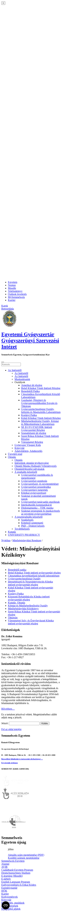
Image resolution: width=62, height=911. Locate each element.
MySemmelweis (16, 297)
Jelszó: (5, 723)
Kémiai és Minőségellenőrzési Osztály (28, 605)
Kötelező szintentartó (32, 522)
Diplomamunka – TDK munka (37, 507)
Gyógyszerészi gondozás (34, 481)
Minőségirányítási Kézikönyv (23, 608)
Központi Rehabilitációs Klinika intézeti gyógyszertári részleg (29, 598)
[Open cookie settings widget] (6, 905)
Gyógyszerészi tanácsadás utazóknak (40, 501)
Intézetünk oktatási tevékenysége (32, 463)
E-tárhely (6, 878)
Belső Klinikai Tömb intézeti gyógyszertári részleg (34, 572)
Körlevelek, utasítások (12, 902)
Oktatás (12, 457)
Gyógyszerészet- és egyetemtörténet (40, 484)
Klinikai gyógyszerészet (33, 492)
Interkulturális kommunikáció (36, 504)
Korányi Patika (29, 415)
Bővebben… (8, 708)
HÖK (4, 890)
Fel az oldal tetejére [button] (11, 729)
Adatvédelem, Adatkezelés (28, 451)
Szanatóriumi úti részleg (33, 433)
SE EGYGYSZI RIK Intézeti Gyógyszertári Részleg (36, 428)
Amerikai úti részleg (31, 385)
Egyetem (12, 282)
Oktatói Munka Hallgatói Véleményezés (36, 466)
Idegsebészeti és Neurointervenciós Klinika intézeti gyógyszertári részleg (30, 583)
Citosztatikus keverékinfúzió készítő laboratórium (33, 575)
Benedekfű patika (17, 569)
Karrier (11, 300)
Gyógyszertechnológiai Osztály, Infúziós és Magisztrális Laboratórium (41, 411)
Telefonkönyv (15, 291)
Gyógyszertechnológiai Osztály (24, 578)
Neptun (12, 285)
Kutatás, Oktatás (16, 602)
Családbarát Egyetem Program (17, 869)
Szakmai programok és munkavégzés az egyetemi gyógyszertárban (40, 512)
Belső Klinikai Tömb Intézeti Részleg (40, 388)
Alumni (5, 863)
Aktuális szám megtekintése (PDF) (26, 854)
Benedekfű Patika (30, 391)
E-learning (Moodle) (12, 875)
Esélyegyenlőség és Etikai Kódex (18, 884)
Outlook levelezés (17, 294)
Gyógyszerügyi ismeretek (34, 489)
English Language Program (15, 881)
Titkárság (13, 617)
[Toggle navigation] (2, 362)
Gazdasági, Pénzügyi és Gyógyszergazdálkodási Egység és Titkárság (39, 403)
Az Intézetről (14, 370)
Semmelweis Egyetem (12, 860)
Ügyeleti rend (15, 454)
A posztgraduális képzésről (28, 516)
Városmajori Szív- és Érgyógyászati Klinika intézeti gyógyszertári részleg (31, 622)
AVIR (4, 866)
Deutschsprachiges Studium (15, 872)
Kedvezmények (9, 896)
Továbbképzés (22, 528)
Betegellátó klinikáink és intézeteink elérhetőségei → (22, 759)
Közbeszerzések (9, 905)
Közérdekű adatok (11, 908)
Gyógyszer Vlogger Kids (28, 445)
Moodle (12, 288)
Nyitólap (5, 540)
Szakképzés (27, 519)
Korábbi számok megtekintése (23, 857)
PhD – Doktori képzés (32, 525)
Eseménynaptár (9, 887)
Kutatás (12, 531)
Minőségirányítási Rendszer (26, 540)
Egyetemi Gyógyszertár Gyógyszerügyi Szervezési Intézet (30, 340)
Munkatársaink (22, 379)
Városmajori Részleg (32, 442)
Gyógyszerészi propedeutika (36, 487)
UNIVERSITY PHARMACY (24, 534)
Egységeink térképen (9, 763)
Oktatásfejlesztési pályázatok (29, 469)
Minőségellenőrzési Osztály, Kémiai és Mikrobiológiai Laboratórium (40, 422)
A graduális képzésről (26, 472)
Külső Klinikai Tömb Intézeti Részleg (41, 418)
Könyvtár (19, 448)
